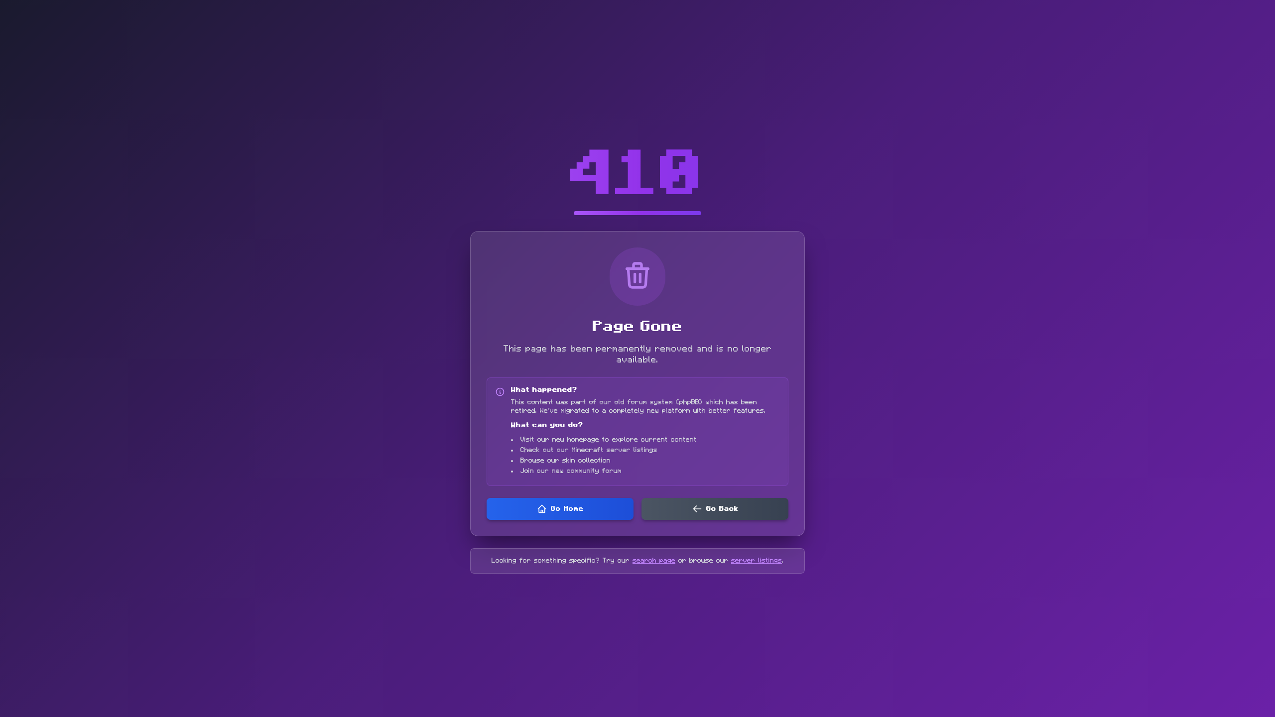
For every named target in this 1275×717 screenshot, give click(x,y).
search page (654, 560)
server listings (756, 560)
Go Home (567, 508)
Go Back (722, 508)
